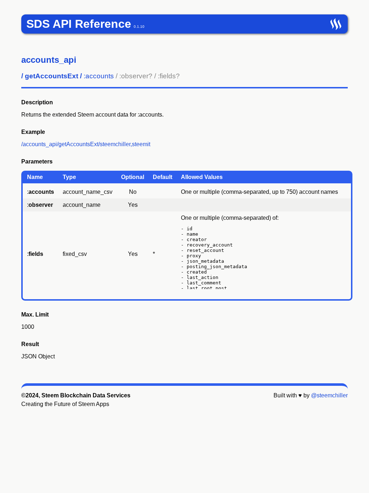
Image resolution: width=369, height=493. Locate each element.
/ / (100, 76)
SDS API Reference (78, 23)
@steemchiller (329, 395)
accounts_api (48, 60)
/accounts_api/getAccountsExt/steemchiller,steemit (85, 144)
